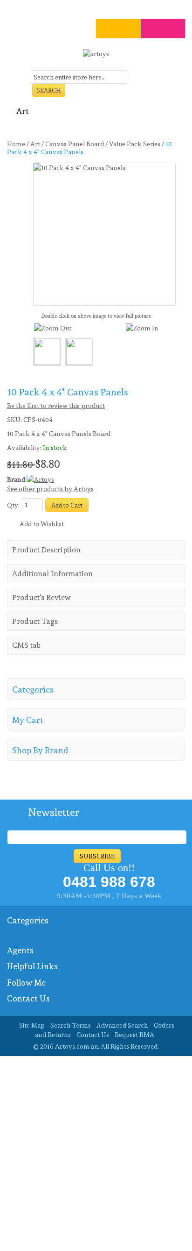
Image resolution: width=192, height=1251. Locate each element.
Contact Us (92, 1034)
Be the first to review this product (56, 405)
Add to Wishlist (42, 524)
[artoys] (96, 57)
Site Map (32, 1025)
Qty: (13, 505)
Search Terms (70, 1025)
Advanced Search (122, 1025)
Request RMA (134, 1034)
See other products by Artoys (50, 489)
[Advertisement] (96, 1152)
